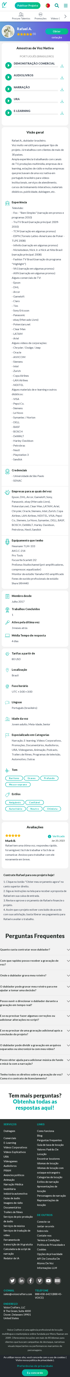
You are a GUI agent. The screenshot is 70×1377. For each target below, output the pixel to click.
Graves (32, 778)
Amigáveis (15, 802)
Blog (39, 1135)
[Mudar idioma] (47, 5)
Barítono (14, 778)
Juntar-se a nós (45, 1226)
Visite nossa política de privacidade (34, 1360)
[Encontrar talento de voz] (56, 5)
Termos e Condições (48, 1240)
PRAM (7, 1170)
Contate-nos (44, 1235)
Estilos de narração (48, 1181)
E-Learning (10, 1142)
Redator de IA (11, 1258)
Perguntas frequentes (49, 1140)
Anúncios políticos (14, 1175)
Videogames (11, 1161)
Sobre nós (42, 1230)
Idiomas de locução (47, 1163)
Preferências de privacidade (35, 1365)
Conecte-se (43, 1221)
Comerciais (10, 1138)
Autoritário (15, 808)
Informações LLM (47, 1267)
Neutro (34, 808)
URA (6, 1156)
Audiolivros (10, 1165)
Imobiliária (10, 1188)
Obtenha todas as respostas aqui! (35, 1104)
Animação (9, 1179)
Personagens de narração (51, 1195)
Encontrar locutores (48, 1158)
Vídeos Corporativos (15, 1147)
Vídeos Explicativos (15, 1151)
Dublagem (9, 1130)
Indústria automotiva (15, 1193)
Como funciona (45, 1130)
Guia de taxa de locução (50, 1144)
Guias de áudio (12, 1198)
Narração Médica (13, 1184)
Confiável (34, 802)
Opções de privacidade (50, 1253)
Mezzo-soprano (18, 784)
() (34, 33)
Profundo (49, 778)
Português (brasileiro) (37, 56)
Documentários (12, 1207)
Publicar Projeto (27, 5)
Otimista (52, 808)
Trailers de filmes (13, 1212)
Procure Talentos (21, 18)
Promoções (40, 18)
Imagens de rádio (13, 1202)
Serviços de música (14, 1225)
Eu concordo (35, 1372)
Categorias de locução (49, 1177)
